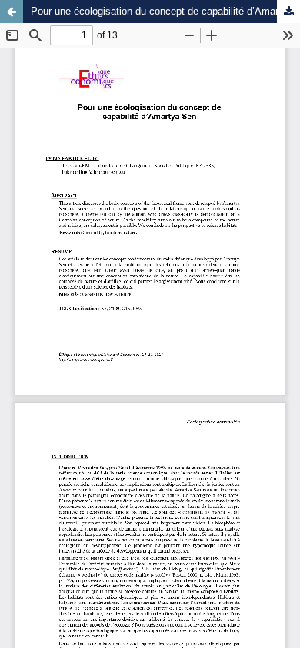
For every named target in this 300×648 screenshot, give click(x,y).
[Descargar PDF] (288, 11)
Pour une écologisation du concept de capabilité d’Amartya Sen (165, 11)
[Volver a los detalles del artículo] (11, 11)
